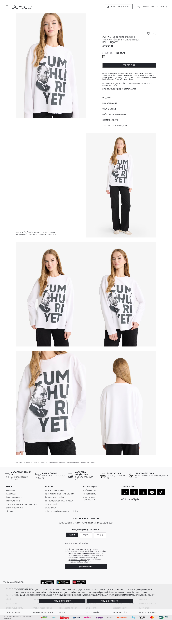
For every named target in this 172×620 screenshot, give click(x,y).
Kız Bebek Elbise (93, 612)
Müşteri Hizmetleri (91, 497)
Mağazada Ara (109, 103)
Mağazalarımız (90, 490)
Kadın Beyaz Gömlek (148, 612)
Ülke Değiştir (132, 499)
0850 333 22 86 (89, 500)
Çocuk (100, 535)
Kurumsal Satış (13, 501)
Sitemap (9, 511)
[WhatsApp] (125, 492)
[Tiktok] (161, 492)
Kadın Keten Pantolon (43, 612)
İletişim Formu (89, 494)
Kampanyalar (51, 508)
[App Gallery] (79, 582)
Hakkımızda (11, 494)
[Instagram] (152, 492)
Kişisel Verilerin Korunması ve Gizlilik (61, 511)
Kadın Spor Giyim (120, 612)
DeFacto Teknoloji (14, 508)
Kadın (72, 535)
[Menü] (7, 6)
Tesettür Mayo (13, 612)
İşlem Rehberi (51, 504)
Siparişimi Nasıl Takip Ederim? (60, 494)
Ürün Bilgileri (109, 109)
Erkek (86, 535)
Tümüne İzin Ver (109, 601)
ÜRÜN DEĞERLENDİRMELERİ (114, 114)
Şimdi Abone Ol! (86, 567)
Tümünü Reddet (62, 601)
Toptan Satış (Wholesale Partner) (21, 504)
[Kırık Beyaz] (103, 56)
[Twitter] (143, 492)
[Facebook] (134, 492)
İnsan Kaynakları (14, 497)
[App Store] (47, 582)
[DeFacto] (22, 7)
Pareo (62, 612)
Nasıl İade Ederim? (55, 497)
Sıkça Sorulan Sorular (55, 490)
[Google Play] (63, 582)
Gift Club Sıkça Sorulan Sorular (59, 501)
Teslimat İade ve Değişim (114, 126)
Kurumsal (10, 490)
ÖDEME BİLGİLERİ (110, 120)
